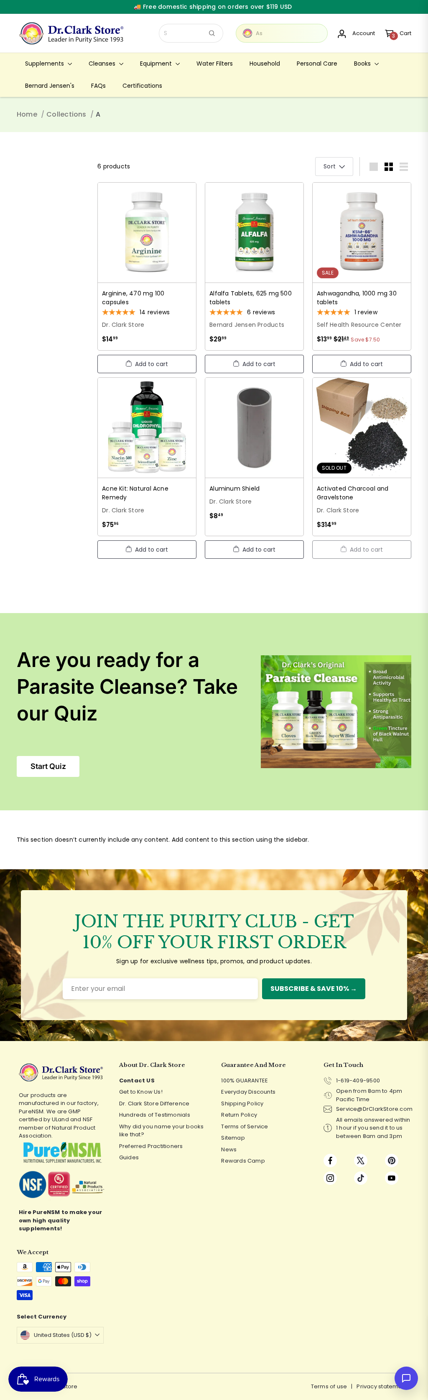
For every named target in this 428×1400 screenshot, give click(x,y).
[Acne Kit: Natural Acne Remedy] (147, 457)
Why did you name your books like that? (161, 1131)
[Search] (212, 33)
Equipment (156, 63)
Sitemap (233, 1138)
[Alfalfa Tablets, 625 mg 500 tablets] (254, 266)
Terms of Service (244, 1126)
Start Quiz (48, 766)
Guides (129, 1157)
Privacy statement (382, 1386)
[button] (146, 364)
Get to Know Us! (141, 1092)
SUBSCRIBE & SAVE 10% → (313, 988)
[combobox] (191, 33)
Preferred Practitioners (151, 1146)
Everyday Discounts (248, 1092)
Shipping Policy (242, 1103)
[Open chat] (406, 1378)
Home (27, 114)
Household (265, 63)
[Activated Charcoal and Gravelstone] (362, 457)
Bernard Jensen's (49, 85)
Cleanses (103, 63)
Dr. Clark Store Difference (154, 1103)
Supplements (45, 63)
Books (363, 63)
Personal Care (317, 63)
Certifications (142, 85)
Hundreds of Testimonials (154, 1115)
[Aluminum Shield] (254, 452)
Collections (66, 114)
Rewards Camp (243, 1161)
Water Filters (214, 63)
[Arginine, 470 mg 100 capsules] (147, 266)
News (229, 1149)
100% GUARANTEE (244, 1080)
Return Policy (239, 1115)
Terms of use (329, 1386)
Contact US (137, 1080)
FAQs (98, 85)
